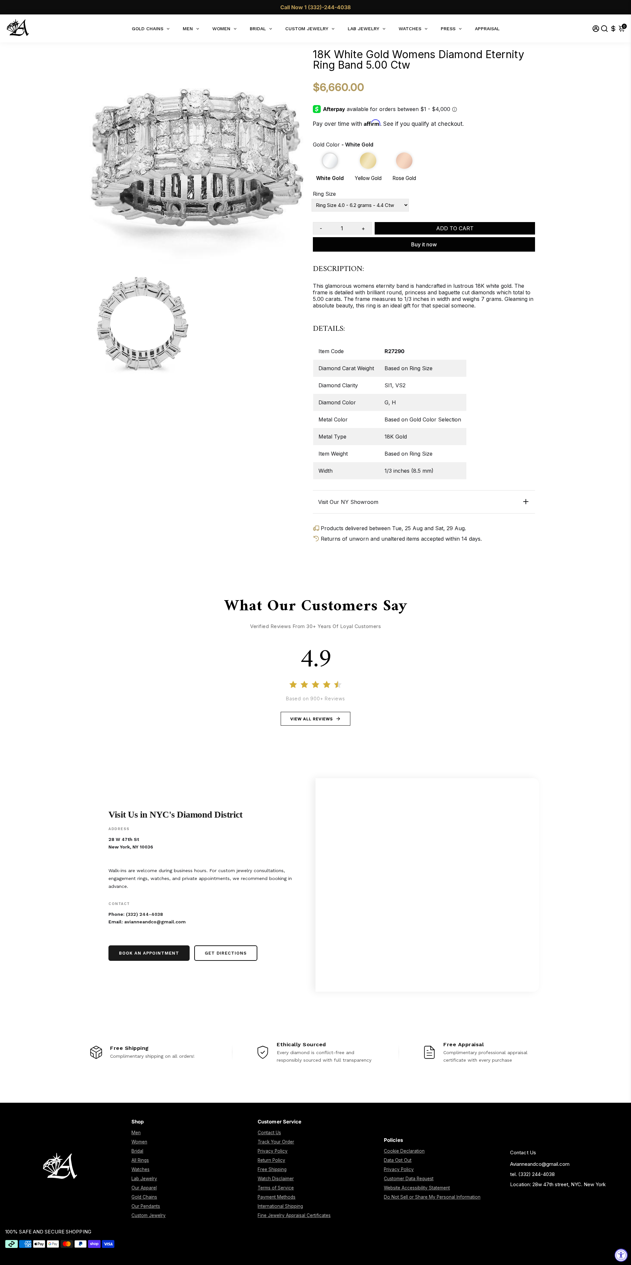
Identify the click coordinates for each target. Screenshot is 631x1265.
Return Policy (271, 1160)
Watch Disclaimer (276, 1178)
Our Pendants (145, 1206)
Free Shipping (272, 1169)
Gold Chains (144, 1197)
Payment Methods (276, 1197)
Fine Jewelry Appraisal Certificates (294, 1215)
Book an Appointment (149, 953)
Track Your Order (276, 1141)
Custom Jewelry (148, 1215)
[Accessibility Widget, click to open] (621, 1255)
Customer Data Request (408, 1178)
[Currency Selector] (613, 28)
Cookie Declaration (404, 1151)
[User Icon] (596, 28)
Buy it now (424, 244)
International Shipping (280, 1206)
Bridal (137, 1151)
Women (139, 1141)
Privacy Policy (273, 1151)
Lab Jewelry (144, 1178)
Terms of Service (276, 1187)
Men (136, 1132)
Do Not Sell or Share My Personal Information (432, 1197)
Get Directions (226, 953)
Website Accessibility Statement (417, 1187)
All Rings (140, 1160)
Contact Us (269, 1132)
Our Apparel (144, 1187)
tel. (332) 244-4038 (532, 1174)
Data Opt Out (397, 1160)
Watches (140, 1169)
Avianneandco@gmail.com (540, 1164)
